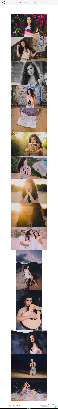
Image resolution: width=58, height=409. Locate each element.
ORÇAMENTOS (40, 2)
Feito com (29, 408)
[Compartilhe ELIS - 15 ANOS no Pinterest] (11, 406)
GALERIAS (26, 2)
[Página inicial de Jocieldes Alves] (4, 2)
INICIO (16, 2)
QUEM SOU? (34, 2)
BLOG (30, 2)
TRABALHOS (21, 2)
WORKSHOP (45, 2)
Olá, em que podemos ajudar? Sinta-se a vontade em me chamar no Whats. (51, 404)
